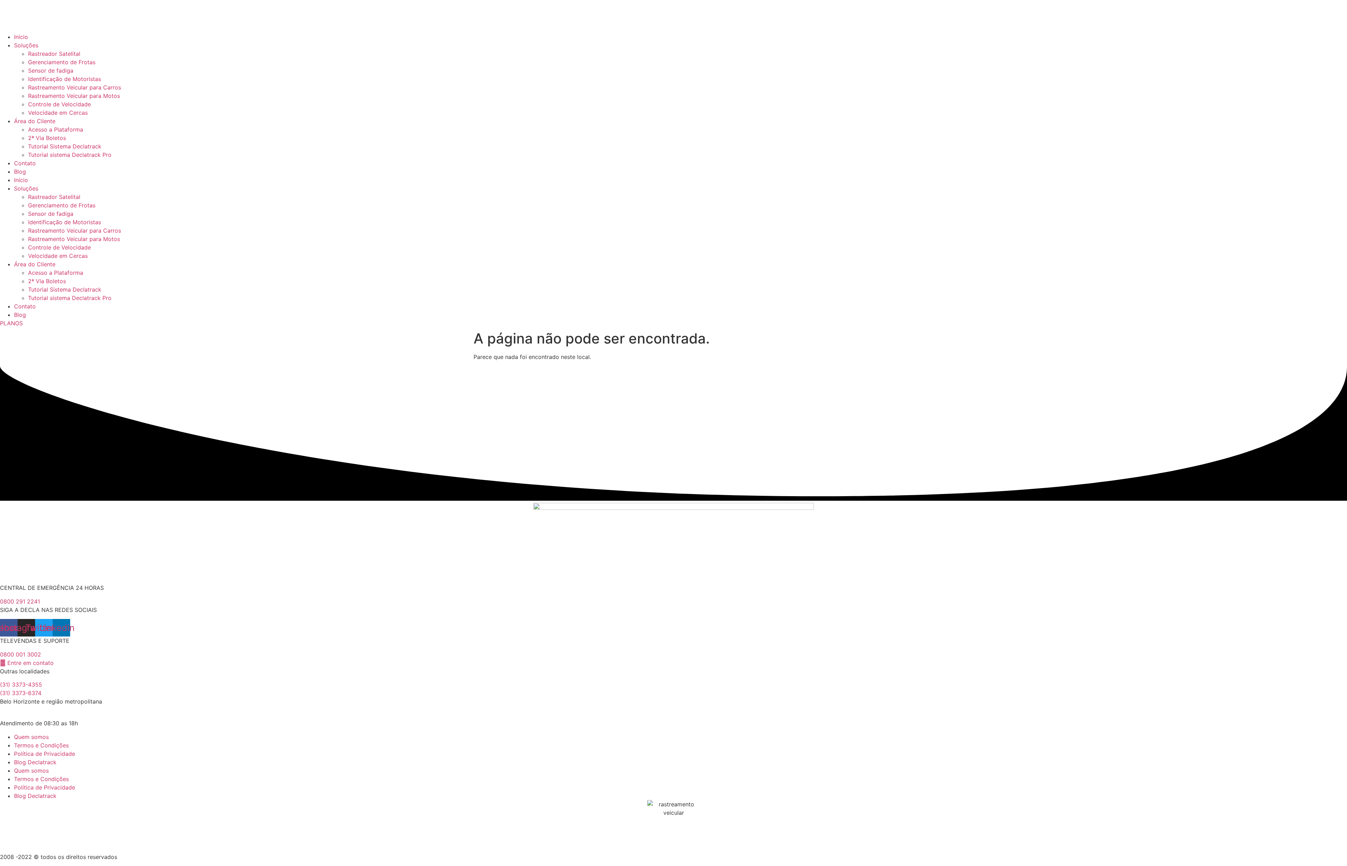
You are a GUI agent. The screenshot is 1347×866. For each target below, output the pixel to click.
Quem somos (31, 736)
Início (21, 36)
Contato (25, 163)
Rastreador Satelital (54, 53)
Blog (20, 171)
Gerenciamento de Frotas (61, 62)
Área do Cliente (34, 121)
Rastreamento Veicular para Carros (74, 87)
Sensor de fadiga (50, 70)
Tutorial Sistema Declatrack (64, 146)
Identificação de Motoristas (64, 78)
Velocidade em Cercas (58, 112)
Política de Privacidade (44, 753)
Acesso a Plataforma (55, 129)
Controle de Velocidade (59, 104)
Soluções (26, 45)
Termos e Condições (41, 745)
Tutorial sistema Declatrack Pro (70, 154)
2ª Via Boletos (47, 137)
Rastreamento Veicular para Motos (74, 95)
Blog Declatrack (35, 762)
